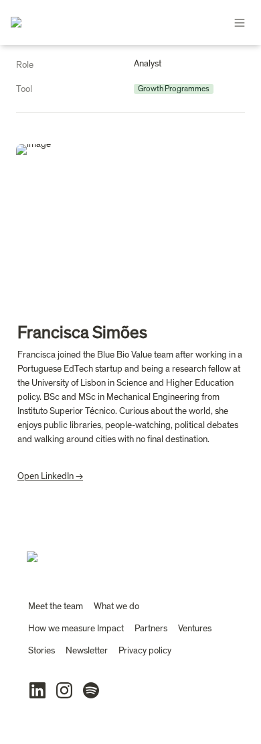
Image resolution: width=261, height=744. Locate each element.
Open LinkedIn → (50, 476)
